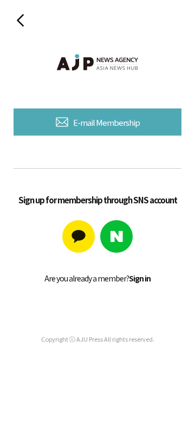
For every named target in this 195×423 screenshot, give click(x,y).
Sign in (140, 278)
